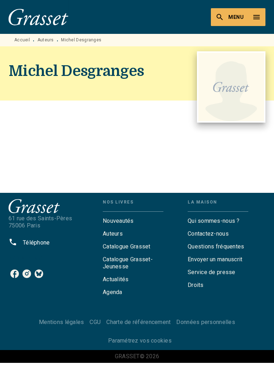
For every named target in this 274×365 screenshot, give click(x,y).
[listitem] (15, 274)
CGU (95, 322)
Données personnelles (205, 322)
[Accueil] (38, 17)
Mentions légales (61, 322)
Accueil (22, 39)
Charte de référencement (138, 322)
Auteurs (45, 39)
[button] (133, 221)
